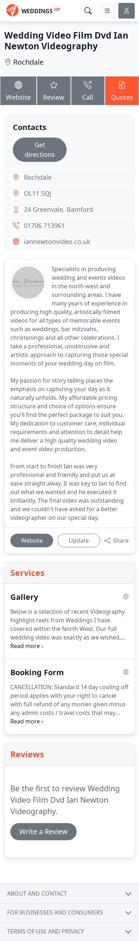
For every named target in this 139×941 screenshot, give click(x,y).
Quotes (122, 97)
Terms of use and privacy (45, 931)
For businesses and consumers (55, 912)
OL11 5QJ (37, 193)
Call (87, 97)
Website (18, 97)
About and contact (37, 893)
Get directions (40, 149)
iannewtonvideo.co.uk (57, 241)
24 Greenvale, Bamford (58, 209)
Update (79, 540)
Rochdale (28, 62)
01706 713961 (44, 225)
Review (53, 97)
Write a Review (43, 831)
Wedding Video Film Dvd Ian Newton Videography (66, 40)
